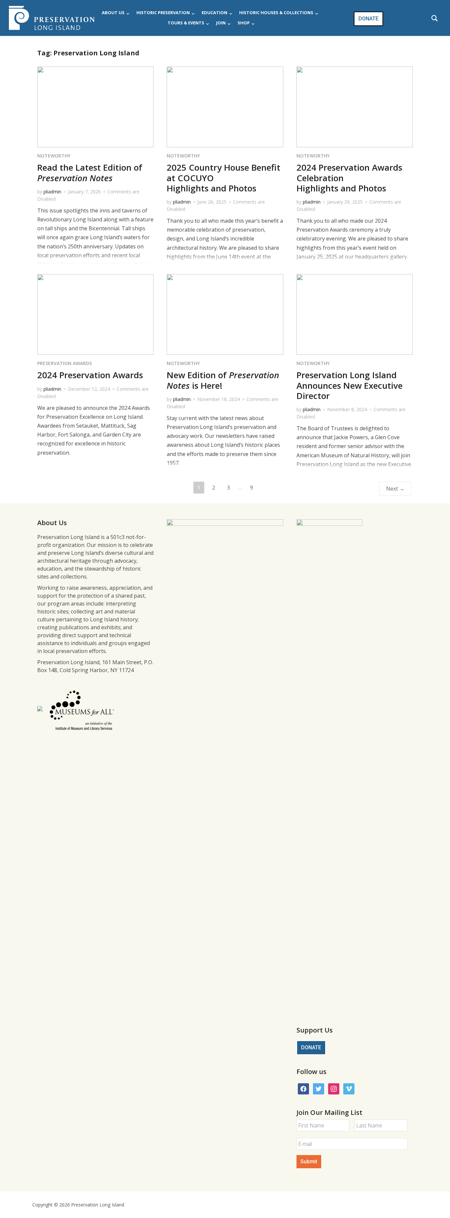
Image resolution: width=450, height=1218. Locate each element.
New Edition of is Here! (223, 380)
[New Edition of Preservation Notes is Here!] (225, 314)
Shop (244, 23)
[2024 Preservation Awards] (95, 314)
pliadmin (52, 191)
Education (214, 12)
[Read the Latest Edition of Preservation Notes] (95, 106)
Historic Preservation (163, 12)
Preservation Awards (64, 363)
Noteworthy (53, 156)
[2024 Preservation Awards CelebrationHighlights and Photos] (354, 106)
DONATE (368, 18)
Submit (308, 1161)
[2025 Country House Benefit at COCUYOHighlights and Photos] (225, 106)
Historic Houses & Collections (276, 12)
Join (221, 23)
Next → (395, 488)
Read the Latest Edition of (89, 172)
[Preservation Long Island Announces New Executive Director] (354, 314)
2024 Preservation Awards (90, 375)
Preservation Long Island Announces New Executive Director (349, 385)
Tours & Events (186, 23)
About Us (113, 12)
